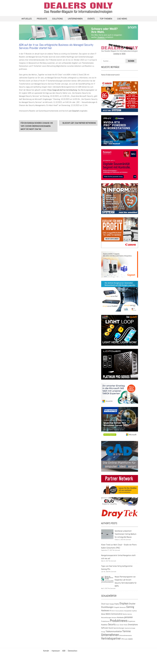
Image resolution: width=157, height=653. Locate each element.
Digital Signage (110, 604)
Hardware (105, 610)
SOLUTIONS (57, 18)
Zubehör (130, 639)
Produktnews (118, 620)
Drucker (132, 603)
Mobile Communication (114, 614)
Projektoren (131, 621)
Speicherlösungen (118, 628)
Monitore (129, 614)
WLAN (125, 639)
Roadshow (104, 625)
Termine (126, 631)
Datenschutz (72, 651)
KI (114, 611)
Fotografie (116, 607)
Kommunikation (120, 611)
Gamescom (123, 607)
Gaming (130, 607)
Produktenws (105, 621)
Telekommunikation (114, 631)
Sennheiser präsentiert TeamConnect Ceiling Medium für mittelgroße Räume (125, 534)
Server (117, 625)
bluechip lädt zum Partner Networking (79, 123)
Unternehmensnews (125, 635)
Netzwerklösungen (106, 618)
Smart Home (123, 625)
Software (104, 628)
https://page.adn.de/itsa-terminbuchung (62, 90)
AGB (63, 651)
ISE (113, 611)
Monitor (125, 614)
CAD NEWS (122, 18)
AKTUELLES (26, 18)
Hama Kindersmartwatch (110, 74)
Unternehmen (75, 18)
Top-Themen (106, 18)
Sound (111, 628)
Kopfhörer (134, 611)
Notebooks (120, 617)
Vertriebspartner (111, 638)
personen (128, 617)
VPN (122, 639)
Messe (103, 614)
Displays (124, 603)
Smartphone (133, 624)
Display (116, 604)
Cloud (103, 604)
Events (91, 18)
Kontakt (46, 651)
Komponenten (127, 611)
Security (112, 624)
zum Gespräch (74, 111)
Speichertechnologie (130, 628)
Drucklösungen (107, 607)
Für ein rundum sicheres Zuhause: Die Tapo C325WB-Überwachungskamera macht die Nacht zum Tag (37, 126)
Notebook (114, 617)
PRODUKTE (42, 18)
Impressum (56, 651)
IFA (111, 611)
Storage (103, 631)
